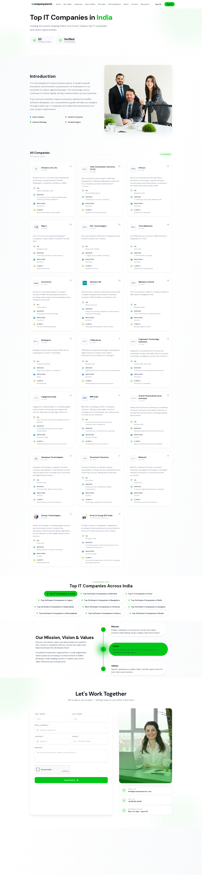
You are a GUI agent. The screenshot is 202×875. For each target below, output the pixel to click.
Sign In (169, 4)
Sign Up (158, 4)
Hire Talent (67, 4)
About (126, 4)
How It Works (90, 4)
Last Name (77, 714)
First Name (40, 714)
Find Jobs (101, 4)
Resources (145, 4)
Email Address (42, 725)
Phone (75, 736)
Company (39, 736)
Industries (78, 4)
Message (38, 748)
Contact (134, 4)
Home (58, 4)
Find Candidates (114, 4)
